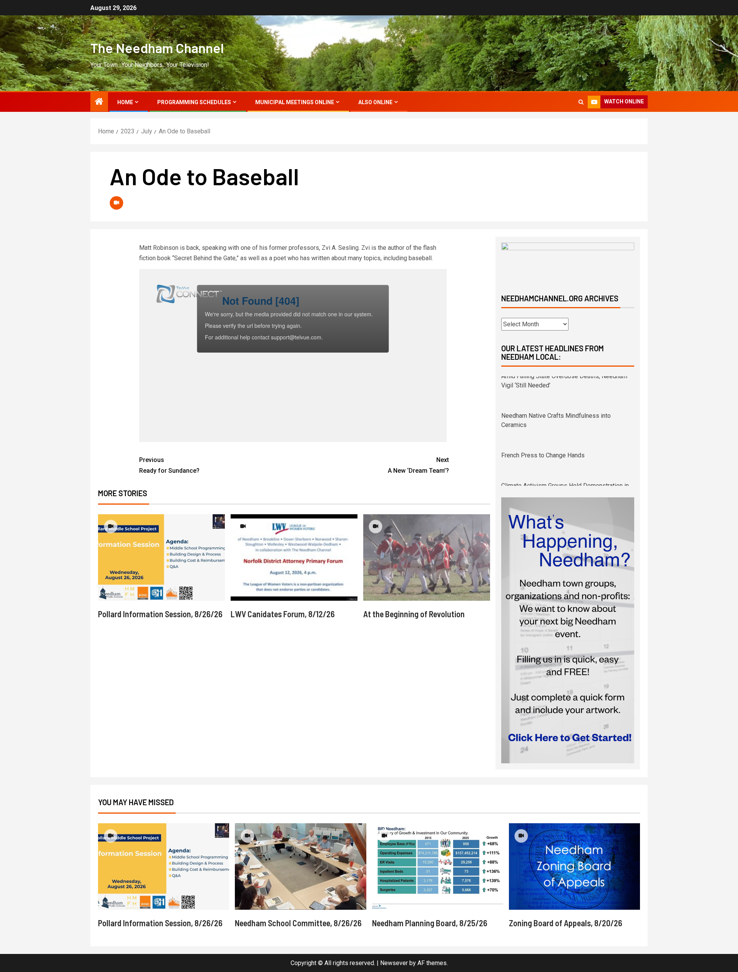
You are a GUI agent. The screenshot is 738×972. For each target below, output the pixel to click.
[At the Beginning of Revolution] (426, 557)
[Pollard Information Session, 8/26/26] (161, 557)
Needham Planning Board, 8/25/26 (429, 923)
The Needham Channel (157, 48)
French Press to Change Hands (543, 420)
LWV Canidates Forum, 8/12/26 (283, 614)
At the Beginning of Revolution (414, 614)
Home (125, 102)
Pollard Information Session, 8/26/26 (160, 614)
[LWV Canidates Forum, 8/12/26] (294, 557)
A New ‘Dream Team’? (418, 465)
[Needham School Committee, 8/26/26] (300, 866)
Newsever (394, 963)
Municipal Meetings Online (294, 102)
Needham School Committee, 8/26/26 (298, 923)
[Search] (581, 102)
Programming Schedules (194, 102)
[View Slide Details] (567, 262)
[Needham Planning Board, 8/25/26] (437, 866)
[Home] (99, 102)
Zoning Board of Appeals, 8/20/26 (565, 923)
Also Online (375, 102)
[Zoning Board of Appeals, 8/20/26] (574, 866)
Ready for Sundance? (169, 465)
